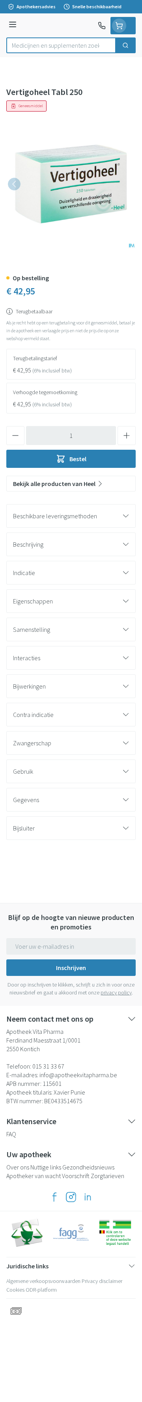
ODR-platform (41, 1289)
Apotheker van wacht (33, 1176)
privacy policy (116, 992)
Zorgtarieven (107, 1176)
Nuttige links (45, 1167)
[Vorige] (14, 184)
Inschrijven (71, 968)
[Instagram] (71, 1197)
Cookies (15, 1289)
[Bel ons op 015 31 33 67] (102, 26)
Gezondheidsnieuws (88, 1167)
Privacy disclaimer (102, 1281)
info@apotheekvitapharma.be (78, 1075)
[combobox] (61, 45)
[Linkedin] (87, 1197)
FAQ (11, 1134)
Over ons (17, 1167)
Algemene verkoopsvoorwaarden (43, 1281)
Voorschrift (76, 1176)
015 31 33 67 (48, 1066)
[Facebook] (54, 1197)
